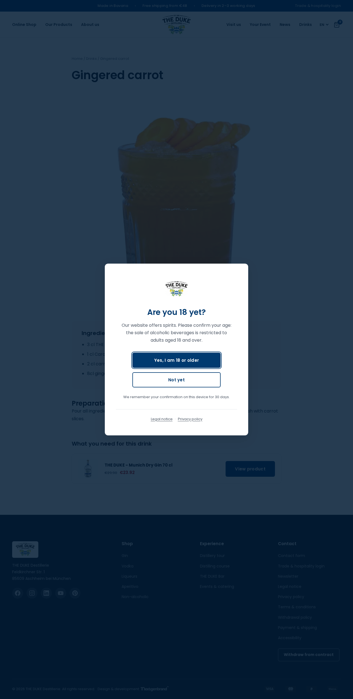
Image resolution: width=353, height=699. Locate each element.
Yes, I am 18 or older (176, 360)
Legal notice (162, 419)
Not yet (176, 380)
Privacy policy (190, 419)
